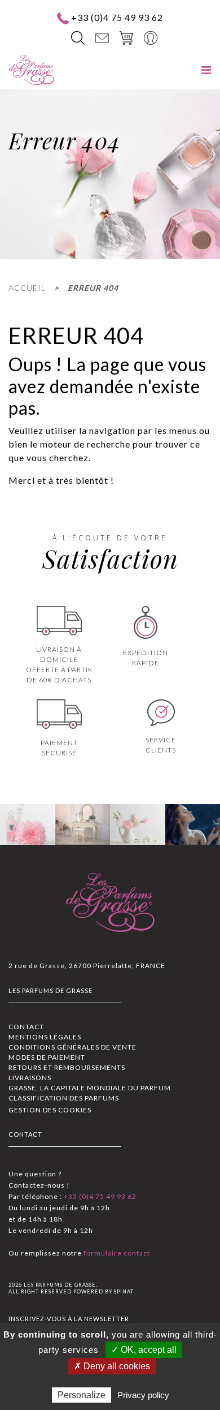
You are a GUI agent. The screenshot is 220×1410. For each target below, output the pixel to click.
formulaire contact (116, 1253)
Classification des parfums (63, 1098)
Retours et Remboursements (66, 1067)
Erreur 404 (93, 288)
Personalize (81, 1395)
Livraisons (29, 1077)
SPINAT (124, 1291)
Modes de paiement (46, 1057)
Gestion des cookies (49, 1110)
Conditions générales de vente (72, 1047)
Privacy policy (143, 1395)
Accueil (27, 288)
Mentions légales (44, 1037)
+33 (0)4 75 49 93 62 (117, 17)
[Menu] (206, 70)
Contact (26, 1026)
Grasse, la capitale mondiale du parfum (89, 1088)
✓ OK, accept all (144, 1350)
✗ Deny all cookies (112, 1366)
